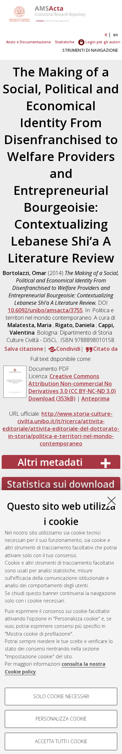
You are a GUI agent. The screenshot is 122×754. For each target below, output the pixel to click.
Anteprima (95, 398)
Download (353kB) (52, 398)
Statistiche (64, 41)
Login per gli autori (102, 41)
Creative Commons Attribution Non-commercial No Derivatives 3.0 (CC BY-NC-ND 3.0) (72, 383)
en (115, 35)
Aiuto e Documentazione (28, 41)
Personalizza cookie (61, 718)
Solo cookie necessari (61, 696)
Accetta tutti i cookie (61, 741)
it (106, 35)
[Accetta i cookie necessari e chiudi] (111, 500)
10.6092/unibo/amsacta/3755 (45, 310)
